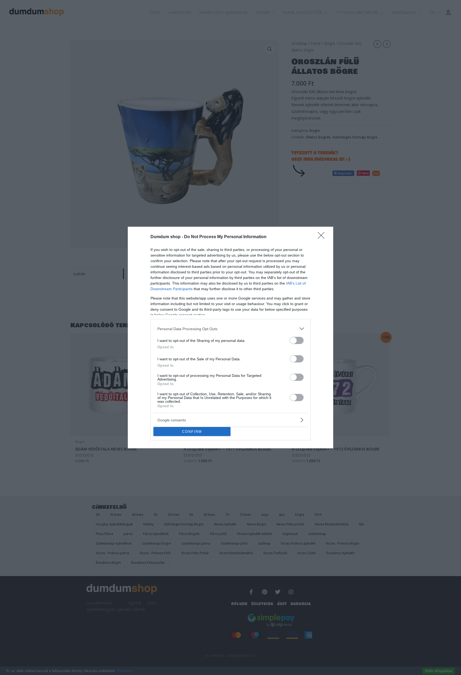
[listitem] (230, 328)
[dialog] (230, 337)
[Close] (323, 237)
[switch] (297, 340)
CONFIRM (192, 432)
